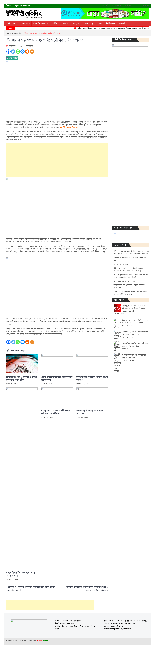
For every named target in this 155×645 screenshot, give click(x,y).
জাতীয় (15, 23)
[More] (32, 51)
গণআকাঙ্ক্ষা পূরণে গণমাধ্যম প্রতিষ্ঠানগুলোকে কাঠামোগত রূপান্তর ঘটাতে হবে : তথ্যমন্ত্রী (45, 6)
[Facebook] (8, 51)
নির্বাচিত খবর (110, 23)
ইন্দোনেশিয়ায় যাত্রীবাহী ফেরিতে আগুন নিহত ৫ (92, 378)
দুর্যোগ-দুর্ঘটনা (97, 23)
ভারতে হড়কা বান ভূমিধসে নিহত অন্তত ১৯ (89, 412)
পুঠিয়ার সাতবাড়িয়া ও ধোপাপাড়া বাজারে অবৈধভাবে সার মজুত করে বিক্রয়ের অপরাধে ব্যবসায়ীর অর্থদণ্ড (108, 28)
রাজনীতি (54, 23)
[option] (53, 6)
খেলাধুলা (76, 23)
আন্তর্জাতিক (65, 23)
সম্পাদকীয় (123, 23)
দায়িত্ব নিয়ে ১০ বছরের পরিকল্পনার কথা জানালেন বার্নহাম (55, 412)
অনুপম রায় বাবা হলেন (121, 264)
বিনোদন (85, 23)
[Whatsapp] (18, 51)
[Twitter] (13, 51)
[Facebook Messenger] (22, 51)
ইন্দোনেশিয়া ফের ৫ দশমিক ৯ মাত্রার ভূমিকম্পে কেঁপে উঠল (21, 378)
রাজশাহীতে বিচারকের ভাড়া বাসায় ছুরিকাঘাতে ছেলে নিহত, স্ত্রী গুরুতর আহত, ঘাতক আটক (133, 308)
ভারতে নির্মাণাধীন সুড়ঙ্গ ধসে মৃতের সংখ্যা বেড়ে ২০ (20, 574)
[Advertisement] (57, 160)
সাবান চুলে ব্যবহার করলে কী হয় (124, 281)
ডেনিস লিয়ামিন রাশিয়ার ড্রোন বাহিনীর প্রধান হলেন (56, 378)
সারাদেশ (25, 23)
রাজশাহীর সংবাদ (39, 23)
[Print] (27, 51)
